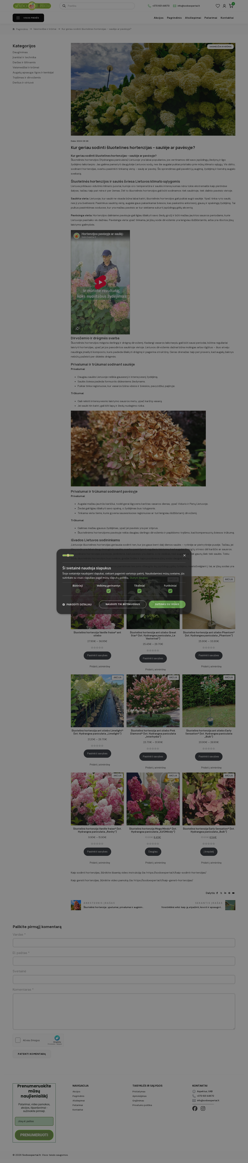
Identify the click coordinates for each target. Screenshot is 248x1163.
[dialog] (124, 581)
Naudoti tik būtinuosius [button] (123, 604)
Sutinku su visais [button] (167, 604)
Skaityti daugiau (139, 577)
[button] (77, 604)
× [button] (184, 555)
